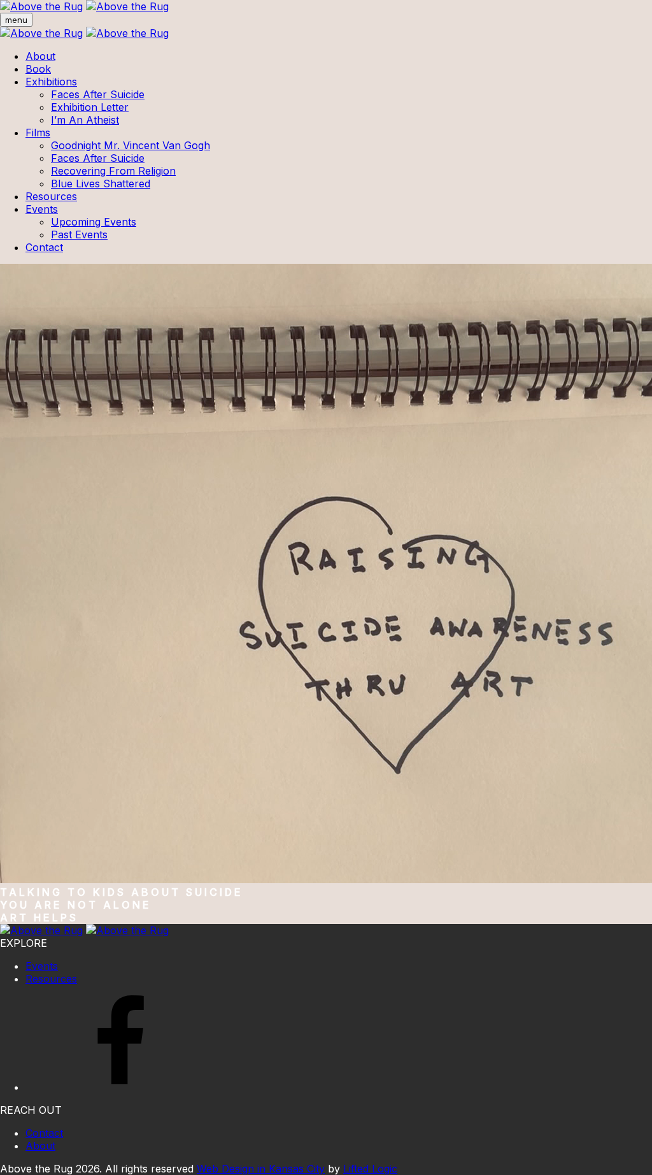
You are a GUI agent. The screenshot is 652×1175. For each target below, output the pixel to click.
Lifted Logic (370, 1168)
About (40, 56)
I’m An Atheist (85, 119)
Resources (51, 196)
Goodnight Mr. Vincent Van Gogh (130, 145)
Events (41, 209)
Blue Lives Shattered (100, 183)
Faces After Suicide (98, 94)
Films (37, 132)
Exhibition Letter (90, 107)
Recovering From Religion (113, 170)
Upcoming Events (93, 221)
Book (38, 68)
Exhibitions (51, 81)
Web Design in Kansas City (261, 1168)
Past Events (79, 234)
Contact (44, 247)
